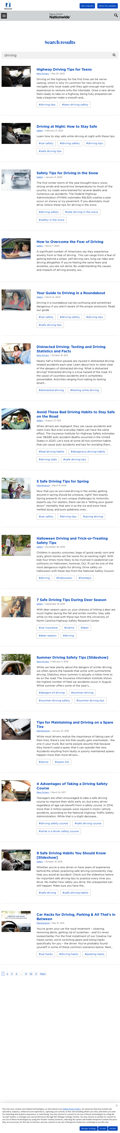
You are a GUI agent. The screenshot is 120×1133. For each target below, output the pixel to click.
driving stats (49, 459)
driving (45, 577)
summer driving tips (91, 700)
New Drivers (43, 73)
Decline (113, 1128)
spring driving (94, 516)
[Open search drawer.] (115, 15)
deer (86, 627)
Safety (40, 130)
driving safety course (54, 823)
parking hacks (95, 954)
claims (70, 627)
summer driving (83, 692)
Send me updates (107, 6)
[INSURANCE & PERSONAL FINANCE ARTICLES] (60, 16)
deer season (48, 635)
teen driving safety (76, 104)
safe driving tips (51, 151)
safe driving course (89, 823)
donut (44, 761)
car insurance (49, 627)
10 (31, 973)
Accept (103, 1128)
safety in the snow (53, 219)
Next (43, 973)
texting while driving (85, 390)
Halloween (65, 577)
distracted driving (52, 390)
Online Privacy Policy (72, 1109)
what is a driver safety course (60, 831)
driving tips (48, 104)
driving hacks (69, 954)
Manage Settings (88, 1128)
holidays (85, 577)
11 (36, 973)
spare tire (63, 761)
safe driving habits (76, 892)
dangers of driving (53, 692)
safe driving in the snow (82, 211)
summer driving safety (55, 700)
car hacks (47, 954)
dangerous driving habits (89, 451)
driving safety (71, 143)
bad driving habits (52, 451)
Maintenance (43, 485)
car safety (47, 143)
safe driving (48, 892)
